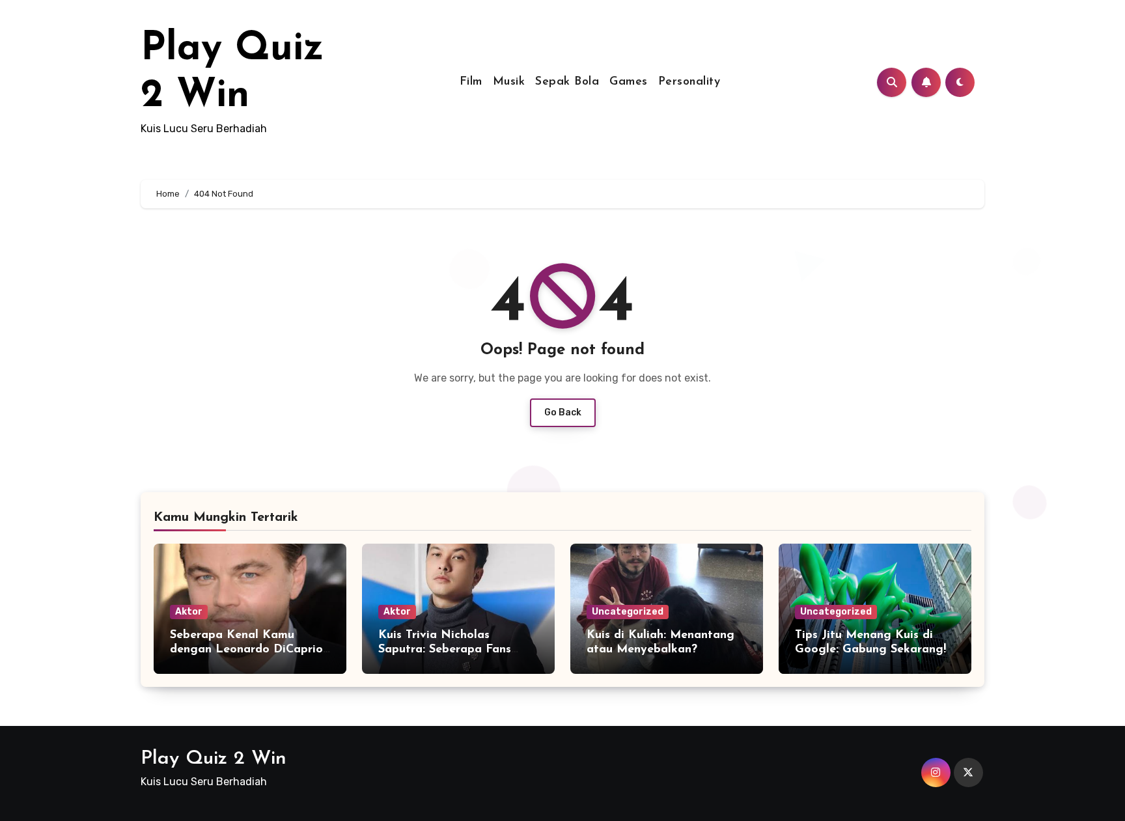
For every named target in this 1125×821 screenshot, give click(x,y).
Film (471, 82)
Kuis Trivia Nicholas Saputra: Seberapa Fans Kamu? (444, 649)
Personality (689, 82)
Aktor (188, 611)
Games (628, 82)
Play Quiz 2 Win (213, 759)
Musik (509, 82)
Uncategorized (627, 611)
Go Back (562, 412)
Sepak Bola (567, 82)
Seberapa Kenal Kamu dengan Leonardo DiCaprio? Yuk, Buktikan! (249, 649)
